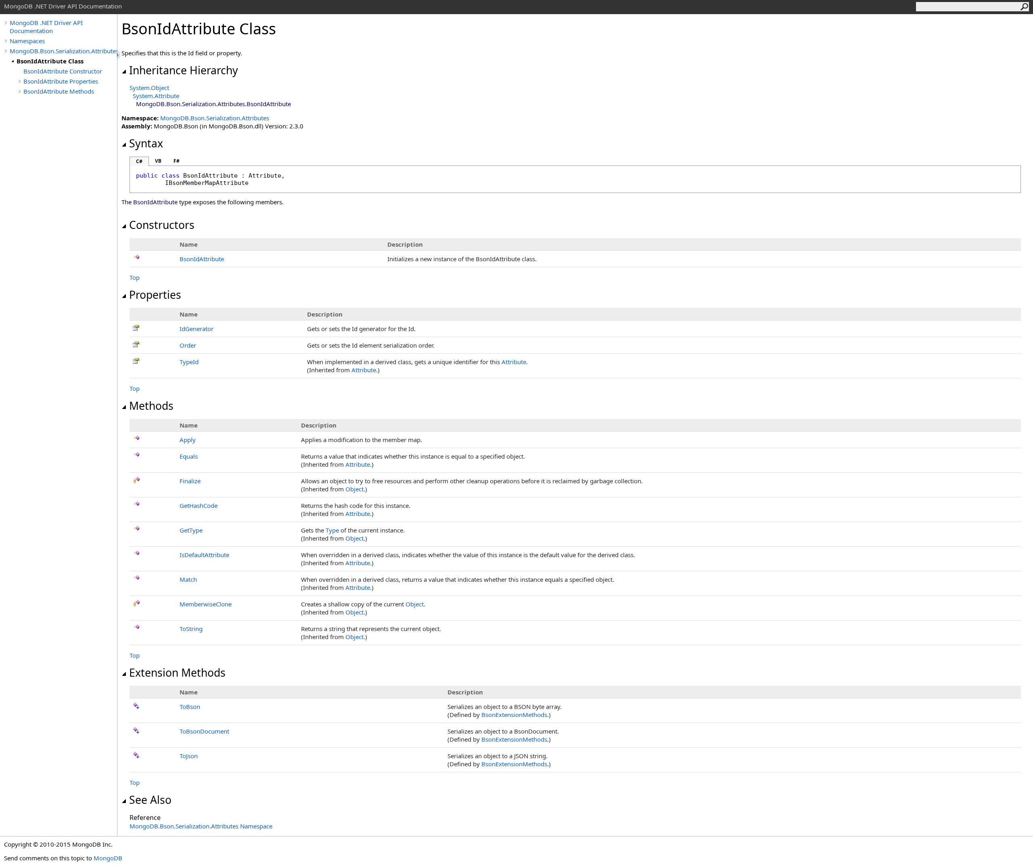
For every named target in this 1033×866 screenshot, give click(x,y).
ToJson (189, 756)
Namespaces (27, 41)
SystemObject (149, 88)
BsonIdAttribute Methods (58, 91)
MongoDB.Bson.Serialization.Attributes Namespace (201, 826)
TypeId (189, 362)
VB (158, 160)
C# (139, 161)
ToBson (190, 706)
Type (332, 530)
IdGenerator (196, 329)
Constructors (161, 225)
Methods (151, 405)
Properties (155, 294)
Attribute (514, 362)
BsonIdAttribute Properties (60, 81)
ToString (191, 629)
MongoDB (108, 858)
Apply (188, 440)
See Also (150, 800)
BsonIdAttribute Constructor (62, 71)
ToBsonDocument (204, 731)
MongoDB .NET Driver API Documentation (46, 27)
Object (354, 489)
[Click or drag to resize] (119, 55)
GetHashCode (198, 505)
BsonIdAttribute (202, 259)
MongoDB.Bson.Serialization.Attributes (63, 51)
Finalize (190, 481)
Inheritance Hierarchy (183, 70)
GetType (191, 530)
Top (135, 277)
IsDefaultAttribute (204, 555)
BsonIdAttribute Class (50, 61)
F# (177, 160)
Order (188, 345)
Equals (189, 456)
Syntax (146, 143)
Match (188, 579)
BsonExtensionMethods (514, 715)
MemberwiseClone (206, 604)
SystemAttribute (156, 96)
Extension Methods (177, 672)
